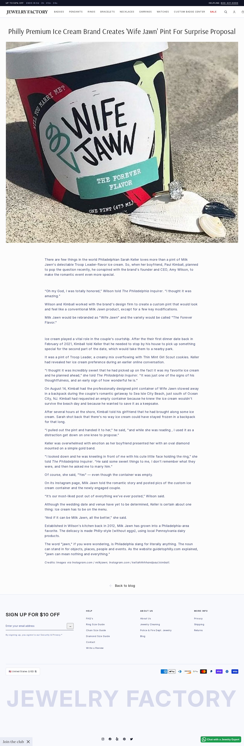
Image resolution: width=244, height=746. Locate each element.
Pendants (76, 12)
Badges (59, 12)
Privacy (198, 618)
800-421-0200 (229, 3)
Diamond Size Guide (98, 636)
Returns (198, 630)
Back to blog (125, 586)
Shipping (199, 624)
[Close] (28, 741)
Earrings (146, 12)
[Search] (226, 12)
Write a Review (94, 648)
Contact (90, 642)
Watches (163, 12)
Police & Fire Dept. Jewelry (156, 630)
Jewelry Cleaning (150, 624)
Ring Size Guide (95, 624)
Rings (91, 12)
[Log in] (234, 12)
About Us (145, 618)
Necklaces (127, 12)
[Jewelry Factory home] (27, 12)
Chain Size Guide (96, 630)
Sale (213, 12)
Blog (142, 636)
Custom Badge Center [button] (189, 12)
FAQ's (89, 618)
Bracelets (107, 12)
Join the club (13, 741)
